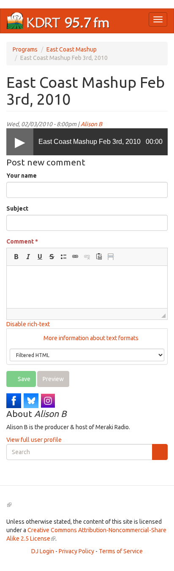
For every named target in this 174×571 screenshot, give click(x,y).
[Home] (58, 20)
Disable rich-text (28, 324)
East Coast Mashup (71, 49)
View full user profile (34, 439)
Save (23, 379)
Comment (22, 241)
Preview (53, 379)
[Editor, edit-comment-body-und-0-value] (87, 287)
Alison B (91, 124)
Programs (25, 49)
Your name (21, 175)
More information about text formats (90, 338)
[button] (16, 256)
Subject (17, 208)
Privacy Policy (76, 551)
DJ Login (42, 551)
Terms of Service (121, 551)
